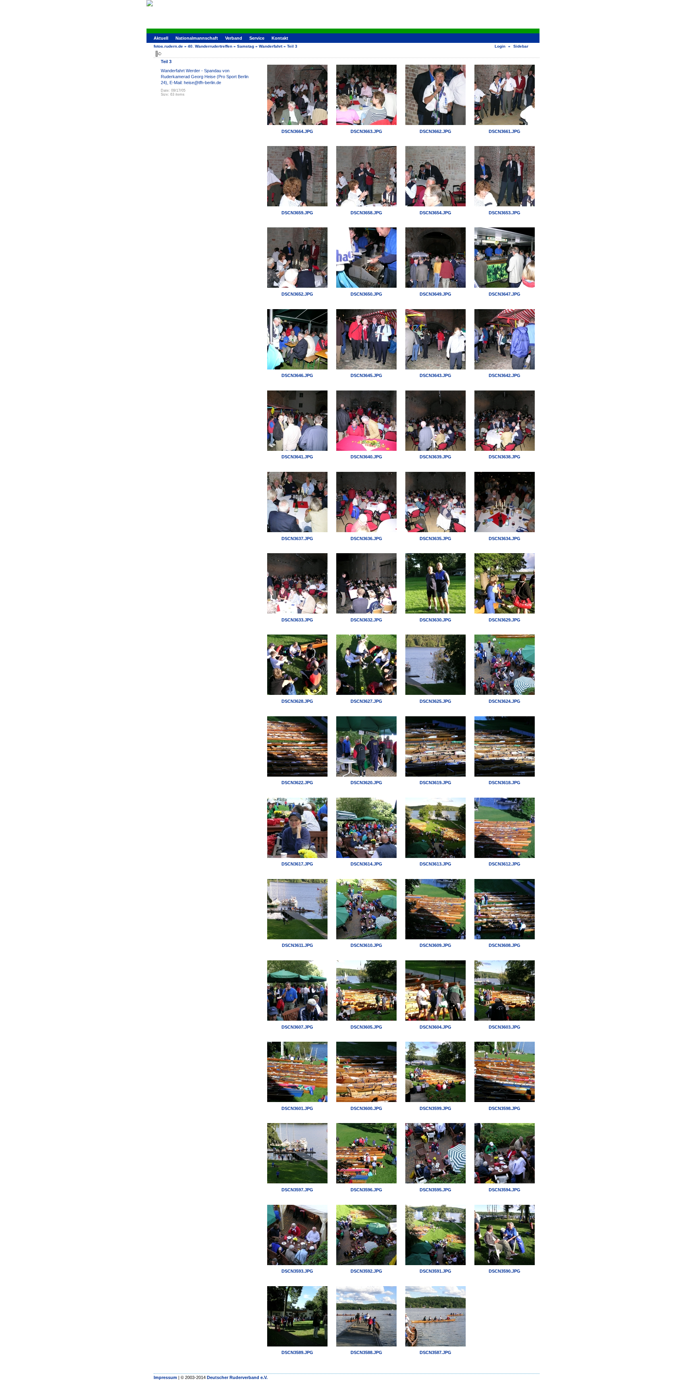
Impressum (165, 1377)
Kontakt (280, 38)
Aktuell (161, 38)
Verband (233, 38)
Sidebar (520, 46)
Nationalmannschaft (196, 38)
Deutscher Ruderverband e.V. (237, 1377)
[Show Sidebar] (159, 54)
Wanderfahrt (270, 46)
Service (256, 38)
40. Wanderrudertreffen (210, 46)
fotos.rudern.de (168, 46)
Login (500, 46)
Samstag (245, 46)
